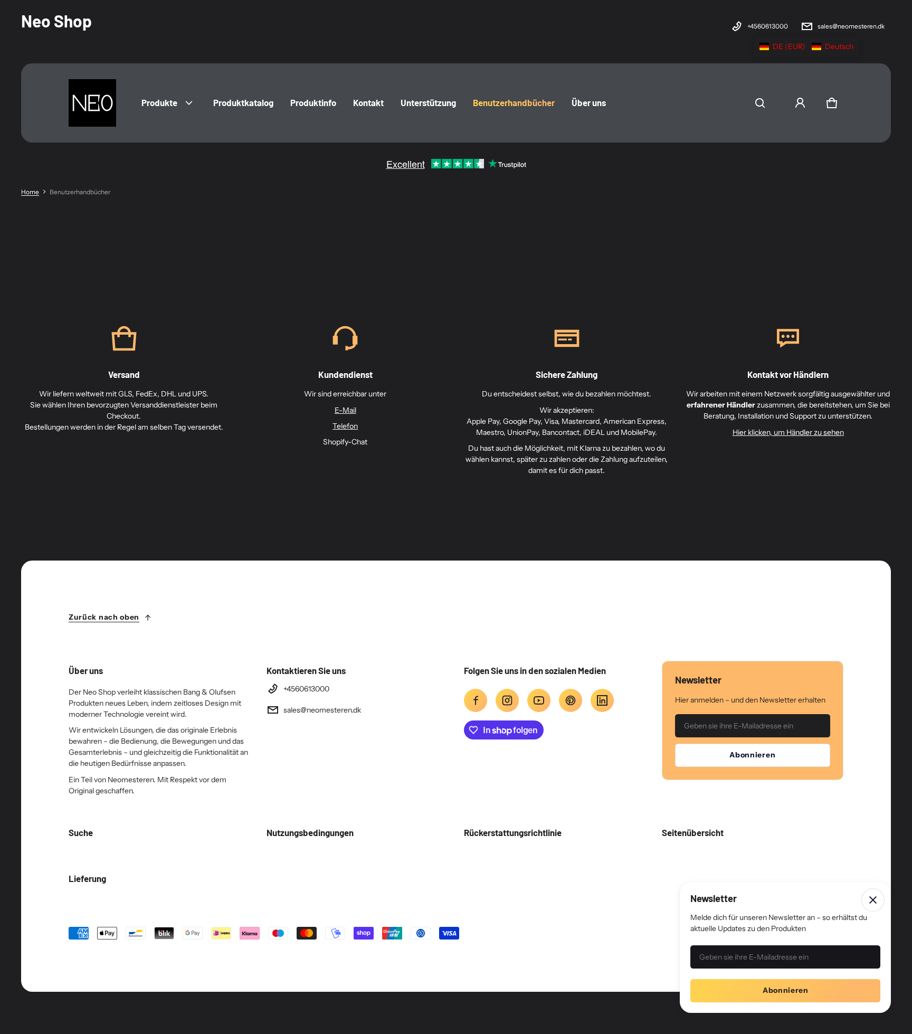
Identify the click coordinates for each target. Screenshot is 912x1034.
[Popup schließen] (873, 900)
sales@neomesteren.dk (851, 26)
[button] (760, 103)
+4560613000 (767, 26)
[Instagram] (507, 700)
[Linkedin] (602, 700)
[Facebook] (475, 700)
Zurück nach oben (104, 617)
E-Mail (345, 410)
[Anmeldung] (800, 103)
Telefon (345, 426)
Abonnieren (752, 755)
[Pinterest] (570, 700)
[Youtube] (538, 700)
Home (30, 192)
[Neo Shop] (92, 103)
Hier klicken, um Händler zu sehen (788, 432)
